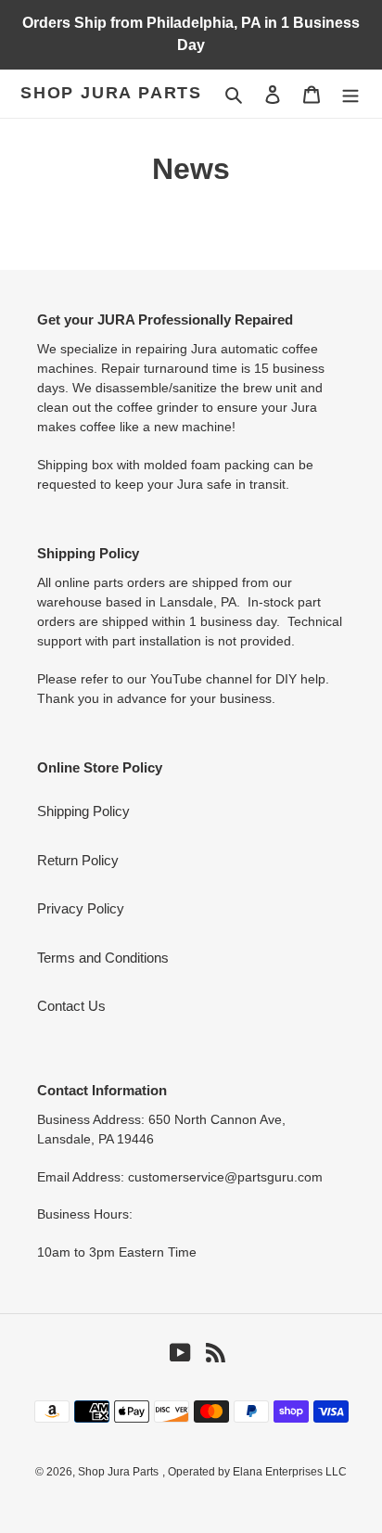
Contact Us (71, 1006)
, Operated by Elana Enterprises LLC (254, 1471)
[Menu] (350, 94)
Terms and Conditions (103, 957)
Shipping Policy (83, 811)
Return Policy (78, 860)
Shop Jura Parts (111, 92)
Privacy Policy (80, 908)
